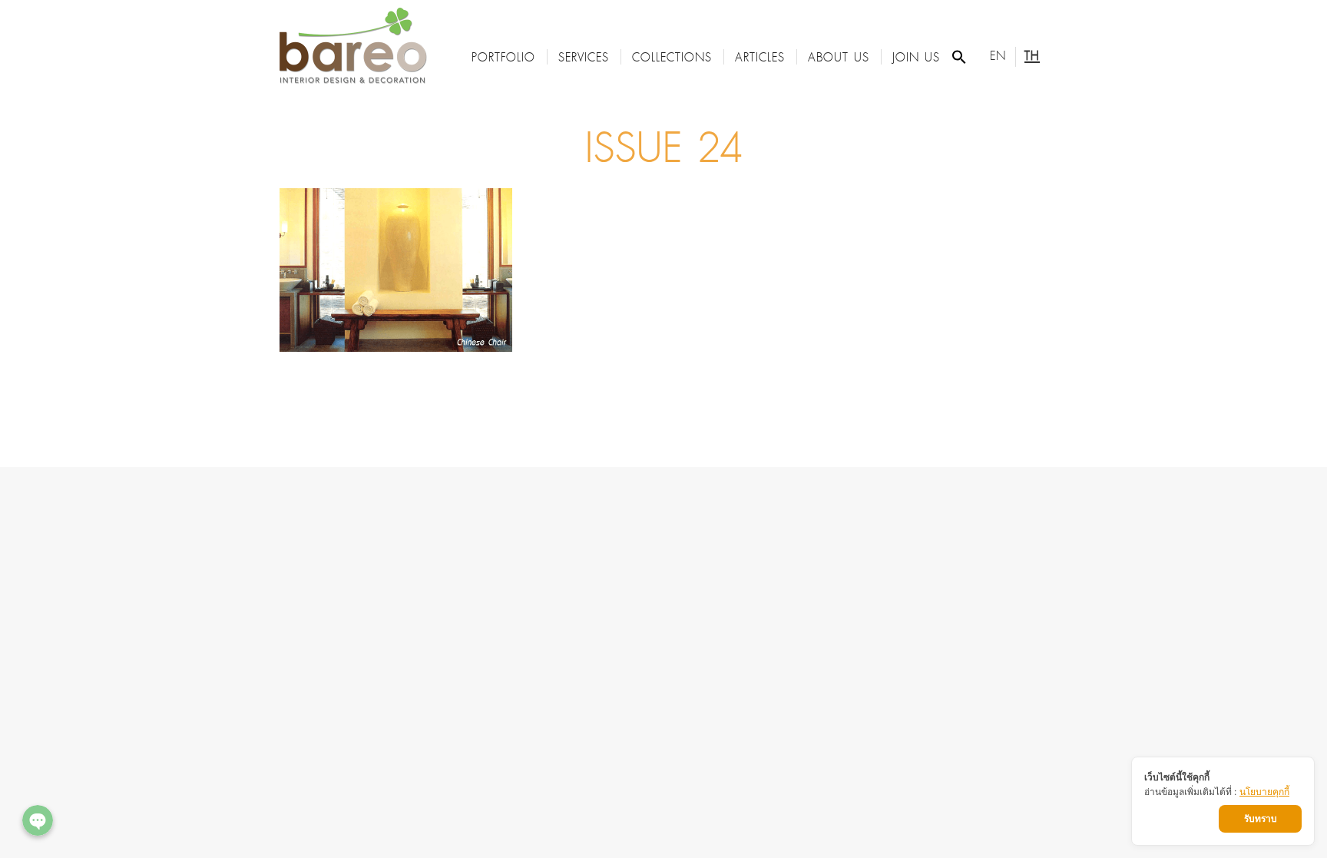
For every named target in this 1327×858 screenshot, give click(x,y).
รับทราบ (1260, 818)
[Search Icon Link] (959, 57)
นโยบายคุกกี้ (1264, 791)
